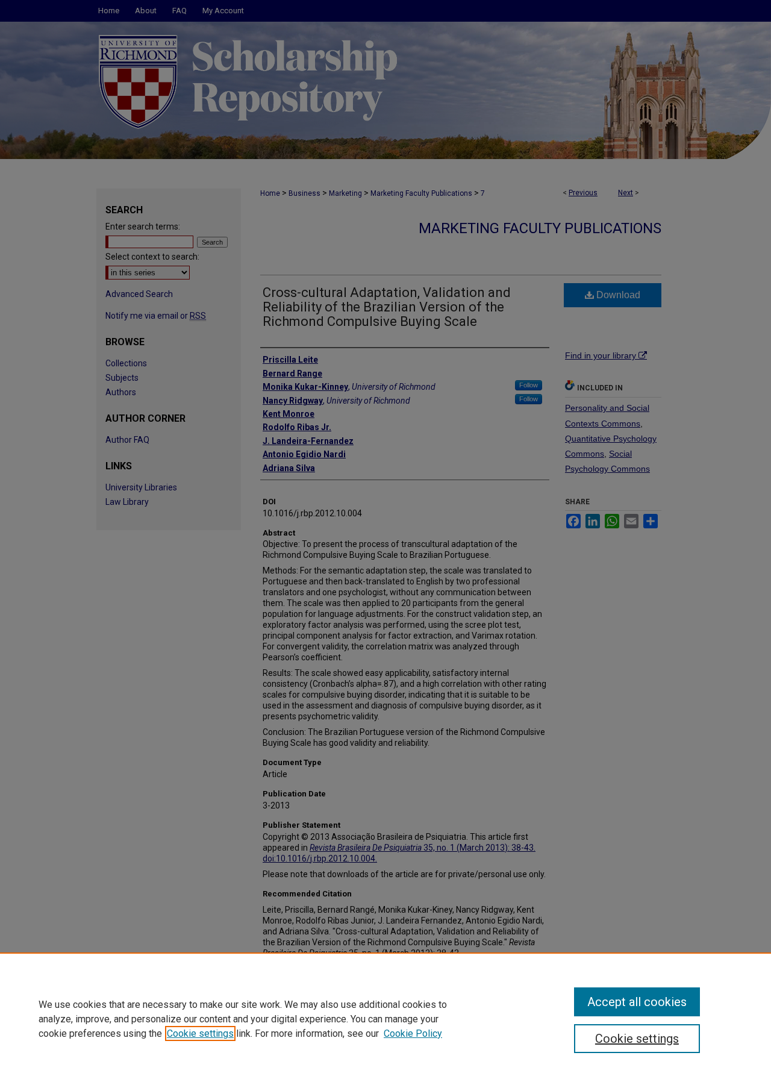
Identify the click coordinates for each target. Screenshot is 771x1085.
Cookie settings (200, 1033)
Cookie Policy (413, 1033)
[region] (385, 1018)
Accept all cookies (637, 1002)
